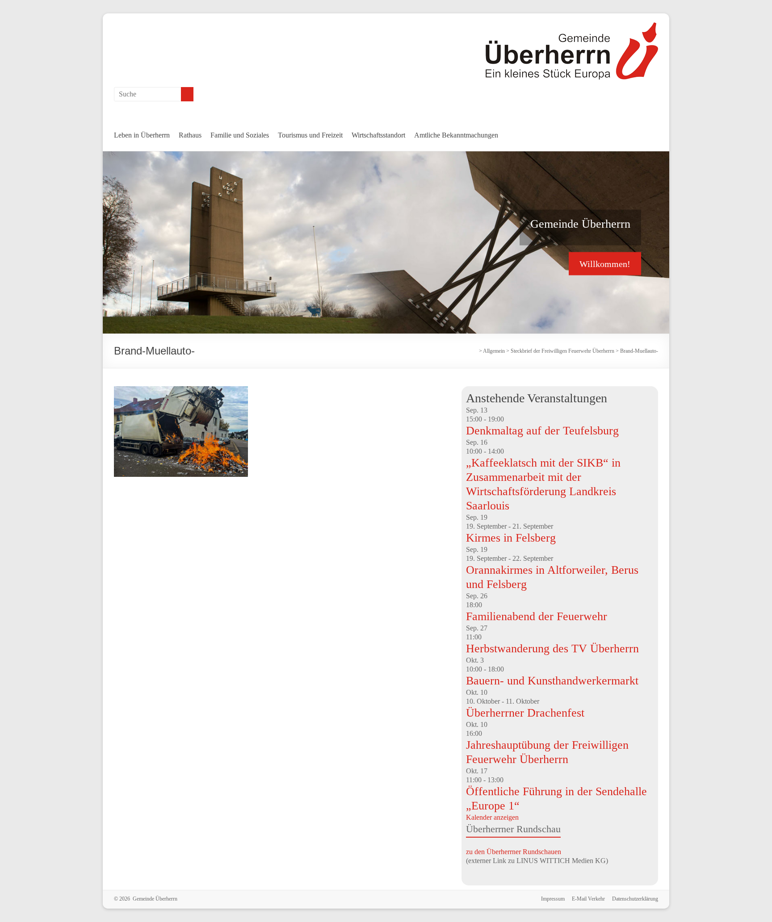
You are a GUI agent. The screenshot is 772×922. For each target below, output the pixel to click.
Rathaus (190, 135)
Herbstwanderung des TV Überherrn (552, 648)
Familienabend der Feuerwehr (536, 616)
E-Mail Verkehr (588, 899)
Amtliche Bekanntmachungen (456, 135)
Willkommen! (604, 263)
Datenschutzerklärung (635, 899)
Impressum (553, 899)
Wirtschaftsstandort (378, 135)
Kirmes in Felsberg (511, 537)
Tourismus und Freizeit (310, 135)
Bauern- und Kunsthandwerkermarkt (552, 680)
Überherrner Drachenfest (525, 712)
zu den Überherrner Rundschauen (513, 851)
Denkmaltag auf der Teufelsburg (542, 430)
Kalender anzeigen (492, 817)
